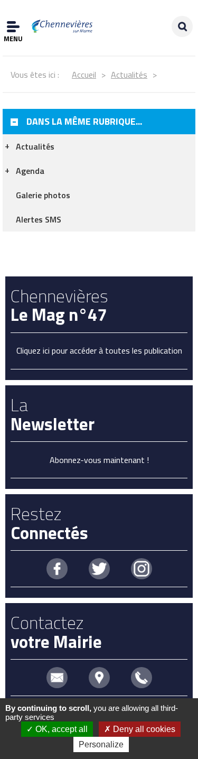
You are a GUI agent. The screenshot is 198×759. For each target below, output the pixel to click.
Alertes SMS (38, 219)
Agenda (30, 170)
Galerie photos (43, 195)
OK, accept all (60, 729)
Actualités (129, 74)
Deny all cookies (143, 729)
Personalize (101, 744)
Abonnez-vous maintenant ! (99, 459)
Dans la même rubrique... (84, 121)
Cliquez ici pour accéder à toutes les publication (99, 350)
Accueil (84, 74)
